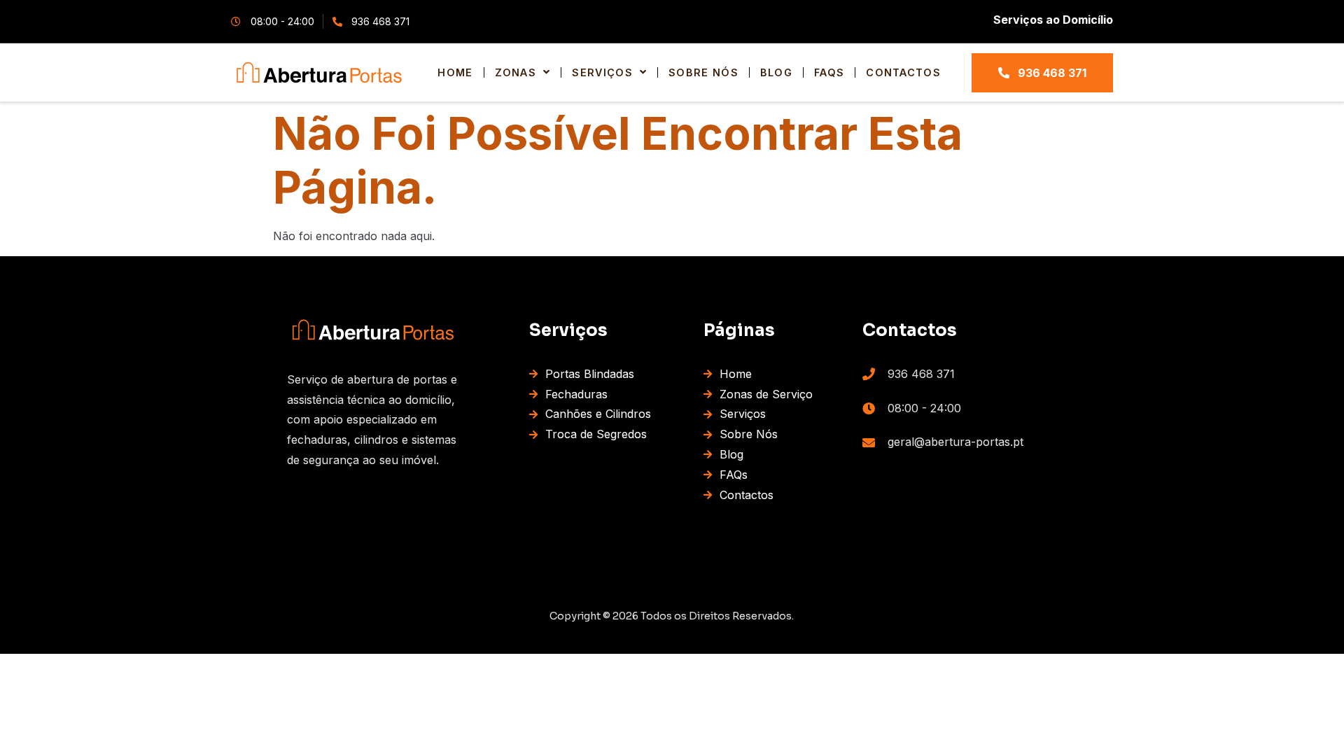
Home (455, 72)
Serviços (602, 72)
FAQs (829, 72)
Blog (776, 72)
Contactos (903, 72)
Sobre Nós (703, 72)
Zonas (516, 72)
